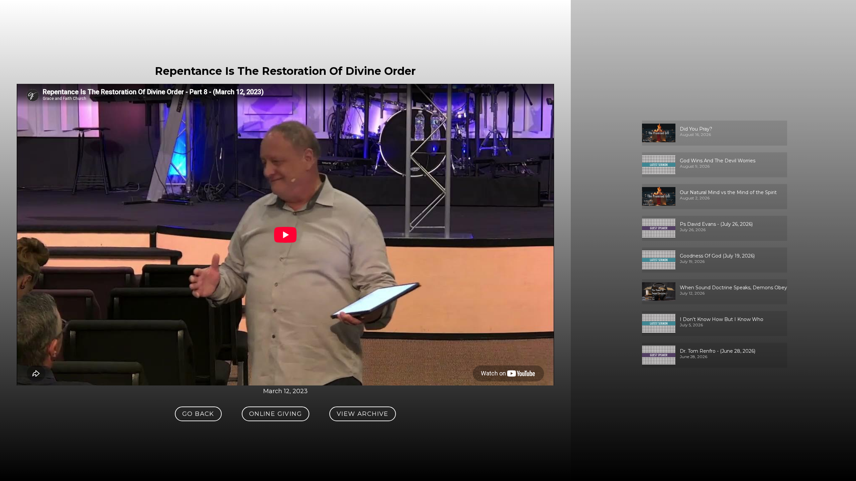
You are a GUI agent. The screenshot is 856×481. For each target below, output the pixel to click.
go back (198, 414)
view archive (363, 414)
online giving (275, 414)
